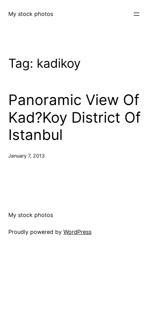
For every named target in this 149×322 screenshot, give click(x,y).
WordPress (77, 231)
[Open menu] (136, 14)
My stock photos (30, 13)
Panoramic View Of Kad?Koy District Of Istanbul (74, 117)
